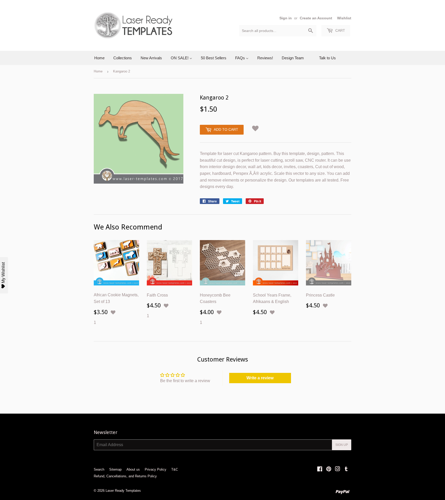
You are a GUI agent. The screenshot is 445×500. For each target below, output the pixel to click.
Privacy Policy (155, 469)
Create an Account (316, 18)
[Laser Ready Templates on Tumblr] (346, 469)
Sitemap (115, 469)
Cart (339, 30)
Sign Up (341, 445)
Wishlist (344, 18)
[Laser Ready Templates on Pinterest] (328, 469)
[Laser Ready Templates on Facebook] (319, 469)
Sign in (285, 18)
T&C (174, 469)
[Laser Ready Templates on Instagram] (337, 469)
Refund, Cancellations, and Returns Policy (125, 476)
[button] (255, 127)
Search (99, 469)
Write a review (259, 378)
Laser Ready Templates (123, 491)
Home (98, 71)
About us (133, 469)
